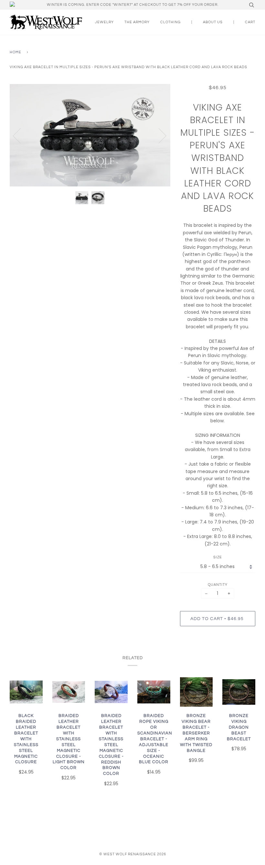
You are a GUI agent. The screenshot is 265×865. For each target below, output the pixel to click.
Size (217, 557)
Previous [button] (21, 135)
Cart (250, 22)
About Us (213, 22)
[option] (90, 135)
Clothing (170, 22)
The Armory (137, 22)
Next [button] (158, 135)
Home (15, 52)
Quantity (218, 584)
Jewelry (104, 22)
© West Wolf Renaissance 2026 (132, 854)
